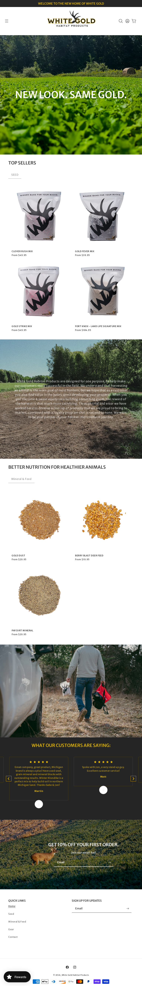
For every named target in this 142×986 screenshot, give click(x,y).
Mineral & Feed (21, 479)
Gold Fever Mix (84, 251)
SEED (14, 174)
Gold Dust (18, 556)
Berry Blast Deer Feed (89, 556)
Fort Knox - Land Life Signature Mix (98, 326)
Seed (11, 914)
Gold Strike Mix (22, 326)
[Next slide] (133, 778)
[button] (6, 21)
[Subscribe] (109, 862)
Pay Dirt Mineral (22, 630)
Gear (11, 929)
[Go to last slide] (8, 778)
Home (11, 906)
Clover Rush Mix (22, 251)
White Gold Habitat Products (75, 975)
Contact (13, 937)
